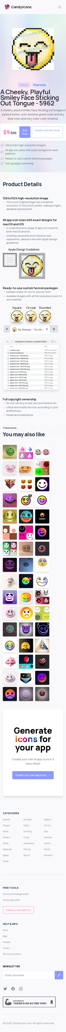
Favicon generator (11, 900)
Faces (5, 831)
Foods (26, 825)
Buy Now (24, 132)
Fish (46, 831)
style (39, 85)
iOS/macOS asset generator (16, 894)
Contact (6, 942)
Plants (47, 849)
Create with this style (47, 130)
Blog (5, 936)
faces (24, 85)
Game (5, 843)
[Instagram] (20, 988)
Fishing (27, 849)
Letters (47, 843)
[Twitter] (5, 988)
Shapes (6, 825)
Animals (27, 819)
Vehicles (48, 837)
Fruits (26, 837)
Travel (6, 861)
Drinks (47, 825)
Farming (27, 831)
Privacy (6, 948)
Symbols (48, 855)
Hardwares (28, 843)
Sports (26, 855)
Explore (6, 819)
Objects (47, 819)
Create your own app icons (30, 775)
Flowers (6, 837)
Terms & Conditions (12, 954)
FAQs (5, 930)
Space (6, 855)
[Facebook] (13, 988)
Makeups (7, 849)
